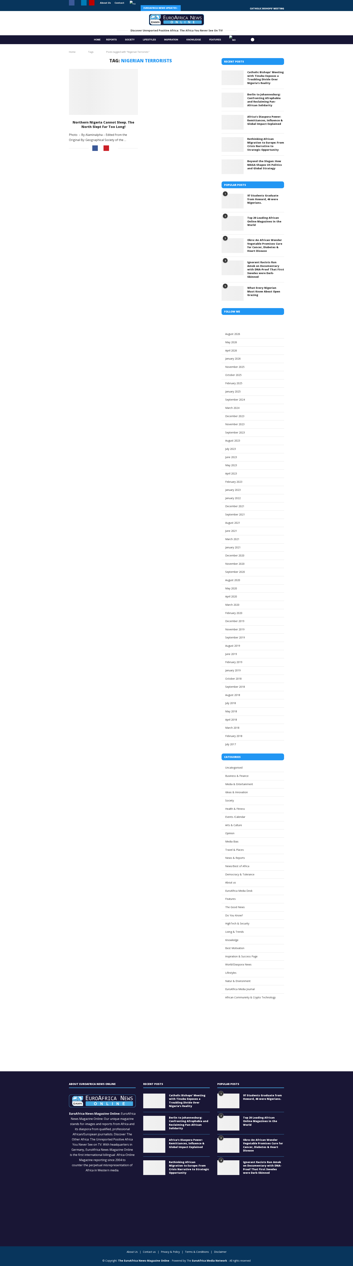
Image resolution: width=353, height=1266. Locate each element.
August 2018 (232, 695)
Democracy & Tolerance (239, 874)
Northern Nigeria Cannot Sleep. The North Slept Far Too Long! (103, 124)
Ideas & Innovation (236, 792)
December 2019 (234, 621)
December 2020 (234, 555)
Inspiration (171, 39)
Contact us (149, 1251)
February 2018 (233, 736)
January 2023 (233, 490)
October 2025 (233, 375)
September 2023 (235, 432)
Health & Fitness (235, 808)
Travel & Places (234, 849)
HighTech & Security (237, 923)
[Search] (243, 39)
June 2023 (231, 457)
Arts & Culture (233, 825)
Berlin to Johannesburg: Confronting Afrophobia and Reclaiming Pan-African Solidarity (264, 100)
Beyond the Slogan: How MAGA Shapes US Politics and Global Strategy (264, 164)
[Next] (194, 8)
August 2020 (232, 580)
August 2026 (232, 334)
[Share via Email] (113, 148)
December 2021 (234, 506)
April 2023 (231, 473)
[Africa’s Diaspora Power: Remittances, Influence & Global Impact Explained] (233, 122)
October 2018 (233, 678)
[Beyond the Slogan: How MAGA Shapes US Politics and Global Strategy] (233, 166)
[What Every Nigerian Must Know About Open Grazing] (233, 293)
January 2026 (233, 358)
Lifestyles (149, 39)
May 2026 (231, 342)
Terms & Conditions (197, 1251)
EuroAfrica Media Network (209, 1260)
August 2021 (232, 522)
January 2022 (233, 498)
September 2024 (235, 399)
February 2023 (233, 481)
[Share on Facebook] (95, 148)
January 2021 (233, 547)
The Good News (235, 907)
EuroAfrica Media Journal (240, 989)
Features (215, 39)
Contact (119, 2)
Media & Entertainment (239, 784)
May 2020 (231, 588)
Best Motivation (234, 948)
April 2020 (231, 596)
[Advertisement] (140, 186)
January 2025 (233, 391)
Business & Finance (237, 776)
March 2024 (232, 408)
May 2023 (231, 465)
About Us (105, 2)
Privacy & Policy (170, 1251)
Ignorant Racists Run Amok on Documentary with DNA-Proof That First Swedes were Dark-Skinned (265, 269)
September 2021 (235, 514)
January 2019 (233, 670)
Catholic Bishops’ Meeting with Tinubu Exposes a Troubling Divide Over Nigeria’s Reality (265, 77)
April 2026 (231, 350)
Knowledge (193, 39)
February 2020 (233, 613)
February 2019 (233, 662)
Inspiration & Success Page (241, 956)
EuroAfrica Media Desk (238, 890)
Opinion (229, 833)
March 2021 (232, 539)
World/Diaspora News (238, 964)
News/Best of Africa (237, 866)
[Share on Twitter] (101, 148)
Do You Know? (234, 915)
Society (130, 39)
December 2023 (234, 416)
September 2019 (235, 637)
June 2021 (231, 531)
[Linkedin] (84, 3)
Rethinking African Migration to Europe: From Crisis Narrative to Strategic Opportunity (265, 144)
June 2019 (231, 654)
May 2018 (231, 711)
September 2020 (235, 572)
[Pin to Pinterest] (106, 148)
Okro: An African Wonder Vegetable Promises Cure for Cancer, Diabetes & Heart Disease (264, 245)
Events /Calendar (235, 817)
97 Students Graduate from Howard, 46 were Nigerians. (262, 199)
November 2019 (235, 629)
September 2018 (235, 686)
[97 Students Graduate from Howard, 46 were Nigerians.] (233, 201)
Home (97, 39)
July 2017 (230, 744)
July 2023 (230, 449)
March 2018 (232, 727)
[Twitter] (78, 3)
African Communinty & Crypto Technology (250, 997)
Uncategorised (234, 767)
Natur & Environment (238, 981)
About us (230, 882)
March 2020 (232, 604)
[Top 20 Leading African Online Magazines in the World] (233, 223)
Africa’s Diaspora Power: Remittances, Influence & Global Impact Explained (265, 120)
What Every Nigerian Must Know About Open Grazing (263, 291)
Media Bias (231, 841)
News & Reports (235, 858)
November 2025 (235, 367)
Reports (111, 39)
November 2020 (235, 563)
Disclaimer (220, 1251)
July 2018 (230, 703)
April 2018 (231, 719)
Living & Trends (234, 931)
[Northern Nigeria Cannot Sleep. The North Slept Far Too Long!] (103, 92)
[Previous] (186, 8)
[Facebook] (71, 3)
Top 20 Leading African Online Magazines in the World (264, 221)
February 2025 (233, 383)
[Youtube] (92, 3)
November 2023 (235, 424)
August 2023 (232, 440)
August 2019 (232, 645)
